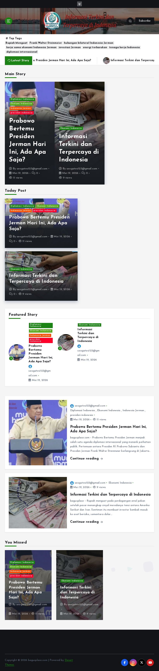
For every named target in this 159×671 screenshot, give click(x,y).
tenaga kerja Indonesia (124, 47)
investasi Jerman (70, 47)
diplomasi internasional (21, 52)
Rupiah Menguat (16, 43)
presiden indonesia (22, 113)
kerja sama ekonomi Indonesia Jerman (31, 47)
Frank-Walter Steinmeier (46, 43)
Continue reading (85, 458)
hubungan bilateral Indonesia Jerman (88, 43)
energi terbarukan (95, 47)
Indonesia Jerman (21, 108)
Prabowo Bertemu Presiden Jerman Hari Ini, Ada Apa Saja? (39, 223)
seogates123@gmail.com (32, 168)
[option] (30, 133)
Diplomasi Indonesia (22, 99)
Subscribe (144, 21)
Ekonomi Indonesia (21, 104)
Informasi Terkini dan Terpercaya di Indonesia (110, 495)
